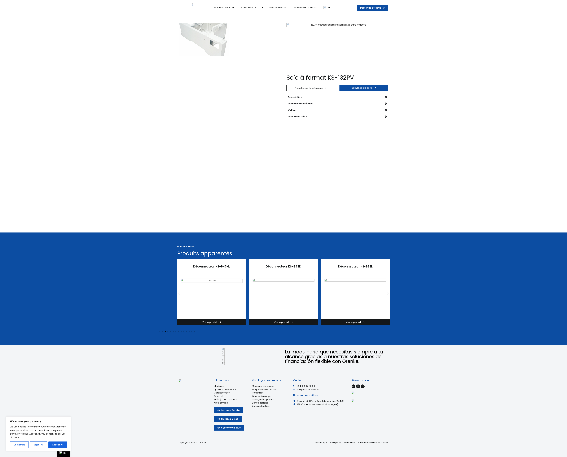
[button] (179, 293)
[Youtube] (353, 386)
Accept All (57, 444)
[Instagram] (363, 386)
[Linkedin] (358, 386)
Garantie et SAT (278, 7)
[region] (38, 434)
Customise (19, 444)
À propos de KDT (250, 7)
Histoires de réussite (305, 7)
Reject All (39, 444)
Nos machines (222, 7)
